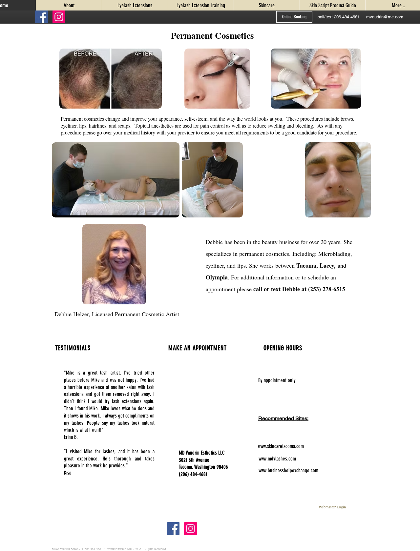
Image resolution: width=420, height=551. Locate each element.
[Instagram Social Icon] (58, 16)
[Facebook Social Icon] (41, 16)
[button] (338, 17)
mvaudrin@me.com (120, 548)
